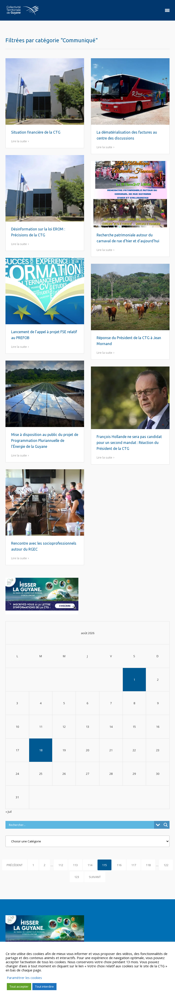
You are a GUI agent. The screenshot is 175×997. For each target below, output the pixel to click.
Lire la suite (19, 141)
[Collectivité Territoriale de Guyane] (22, 10)
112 (60, 865)
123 (76, 877)
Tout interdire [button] (44, 986)
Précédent (15, 865)
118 (148, 865)
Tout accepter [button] (19, 986)
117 (133, 865)
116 (119, 865)
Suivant (95, 877)
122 (166, 865)
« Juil (8, 812)
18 (40, 750)
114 (90, 865)
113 (75, 865)
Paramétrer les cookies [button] (24, 977)
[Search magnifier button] (166, 825)
